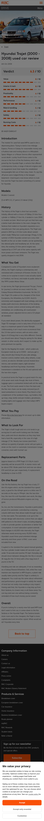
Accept (22, 803)
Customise (22, 816)
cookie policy (33, 794)
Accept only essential (22, 809)
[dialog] (22, 791)
